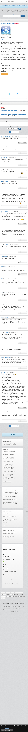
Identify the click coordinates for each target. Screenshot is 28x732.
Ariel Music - (5, 470)
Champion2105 (7, 136)
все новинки (5, 483)
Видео (16, 592)
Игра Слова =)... (6, 515)
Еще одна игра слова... (8, 517)
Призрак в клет (6, 475)
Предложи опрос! (14, 583)
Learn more (7, 728)
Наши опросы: (6, 546)
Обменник (21, 592)
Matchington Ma (6, 478)
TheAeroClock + (6, 471)
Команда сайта (4, 596)
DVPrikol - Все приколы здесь (10, 443)
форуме (10, 511)
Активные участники (13, 596)
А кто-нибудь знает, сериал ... (9, 534)
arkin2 (5, 256)
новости (11, 489)
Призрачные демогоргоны (8, 499)
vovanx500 (6, 317)
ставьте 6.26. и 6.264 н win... (9, 532)
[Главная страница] (1, 1)
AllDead (5, 157)
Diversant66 (6, 244)
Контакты (14, 612)
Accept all (4, 730)
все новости (5, 506)
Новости (8, 592)
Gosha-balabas (7, 357)
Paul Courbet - (6, 464)
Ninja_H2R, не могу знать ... (8, 533)
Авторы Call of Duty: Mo (8, 496)
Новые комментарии (8, 530)
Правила (3, 598)
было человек (15, 123)
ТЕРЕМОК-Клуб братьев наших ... (10, 519)
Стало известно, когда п (8, 500)
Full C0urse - (6, 465)
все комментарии (6, 540)
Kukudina (6, 228)
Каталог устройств (15, 594)
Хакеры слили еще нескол (8, 497)
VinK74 (5, 304)
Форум (3, 594)
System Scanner (6, 452)
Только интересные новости (10, 444)
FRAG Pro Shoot (6, 460)
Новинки (5, 449)
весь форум (5, 525)
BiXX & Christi (5, 462)
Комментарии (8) (6, 583)
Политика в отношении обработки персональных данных (14, 609)
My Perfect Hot (6, 458)
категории (13, 14)
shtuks (5, 372)
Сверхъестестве (6, 477)
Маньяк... (5, 455)
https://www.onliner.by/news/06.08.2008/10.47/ (12, 39)
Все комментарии (21, 596)
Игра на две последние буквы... (9, 516)
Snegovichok (7, 211)
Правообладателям (14, 611)
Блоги (21, 594)
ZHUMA (5, 292)
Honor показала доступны (8, 502)
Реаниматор (8, 594)
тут (9, 402)
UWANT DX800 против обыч (9, 495)
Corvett (5, 266)
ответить (24, 142)
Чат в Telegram (4, 73)
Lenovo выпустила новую (8, 493)
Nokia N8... (5, 522)
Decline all (10, 730)
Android (12, 592)
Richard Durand (6, 461)
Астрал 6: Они (6, 474)
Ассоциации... (6, 513)
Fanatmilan (6, 332)
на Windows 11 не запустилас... (9, 537)
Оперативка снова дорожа (8, 503)
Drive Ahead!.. (6, 454)
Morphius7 (6, 192)
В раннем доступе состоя (8, 490)
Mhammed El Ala (6, 467)
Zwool (5, 169)
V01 (5, 146)
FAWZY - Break (6, 468)
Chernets (6, 181)
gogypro (6, 278)
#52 (2, 136)
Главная (3, 592)
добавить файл (7, 481)
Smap (5, 411)
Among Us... (5, 472)
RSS (16, 14)
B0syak (5, 347)
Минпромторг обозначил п (8, 492)
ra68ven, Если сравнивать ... (9, 536)
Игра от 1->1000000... (7, 520)
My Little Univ (6, 457)
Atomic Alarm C (6, 451)
